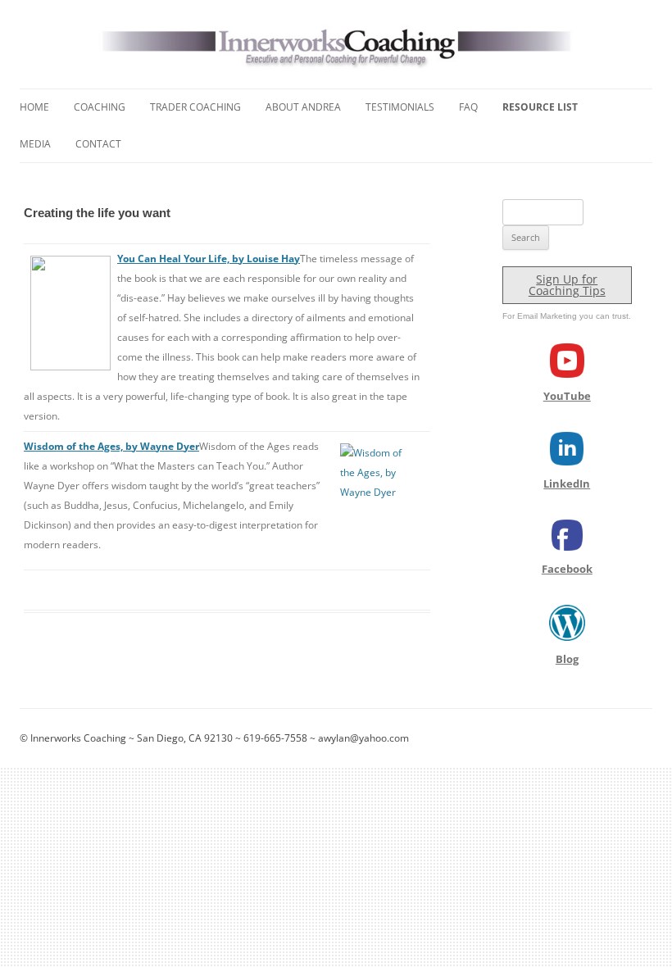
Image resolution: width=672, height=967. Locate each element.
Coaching (99, 107)
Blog (567, 658)
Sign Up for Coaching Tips (567, 284)
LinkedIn (566, 483)
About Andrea (303, 107)
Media (35, 144)
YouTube (567, 395)
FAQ (468, 107)
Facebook (567, 568)
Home (34, 107)
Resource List (540, 107)
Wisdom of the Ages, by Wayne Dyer (111, 446)
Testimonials (400, 107)
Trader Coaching (195, 107)
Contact (98, 144)
